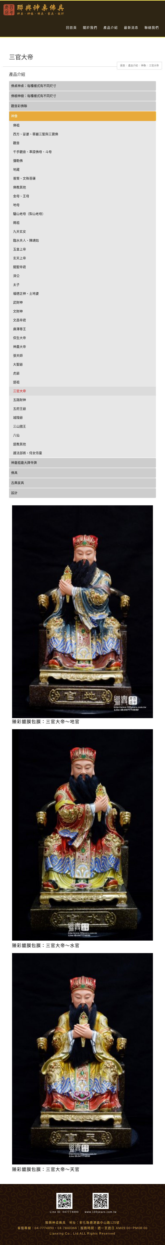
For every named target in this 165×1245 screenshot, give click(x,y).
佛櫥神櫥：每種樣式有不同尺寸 (33, 96)
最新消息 (131, 27)
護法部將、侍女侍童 (27, 453)
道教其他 (19, 444)
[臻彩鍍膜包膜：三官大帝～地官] (82, 611)
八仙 (16, 435)
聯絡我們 (151, 27)
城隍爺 (18, 417)
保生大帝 (19, 338)
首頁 (122, 65)
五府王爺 (19, 409)
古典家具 (17, 483)
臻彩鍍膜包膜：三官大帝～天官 (46, 1169)
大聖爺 (18, 364)
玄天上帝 (19, 258)
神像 (143, 65)
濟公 (16, 276)
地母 (16, 205)
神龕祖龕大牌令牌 (24, 462)
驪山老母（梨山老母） (29, 214)
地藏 (16, 169)
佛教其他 (19, 187)
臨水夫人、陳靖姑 (26, 240)
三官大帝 (154, 65)
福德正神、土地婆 (26, 293)
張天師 (18, 355)
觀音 (16, 143)
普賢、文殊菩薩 (24, 178)
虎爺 (16, 373)
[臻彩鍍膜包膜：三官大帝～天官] (82, 1058)
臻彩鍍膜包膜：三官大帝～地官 (46, 721)
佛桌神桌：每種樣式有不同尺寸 (33, 86)
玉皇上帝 (19, 249)
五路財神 (19, 400)
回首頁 (71, 27)
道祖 (16, 382)
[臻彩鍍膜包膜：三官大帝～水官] (82, 834)
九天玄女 (19, 231)
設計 (14, 493)
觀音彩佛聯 (19, 106)
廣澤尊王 (19, 329)
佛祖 (16, 125)
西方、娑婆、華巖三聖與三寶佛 (35, 134)
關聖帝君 (19, 267)
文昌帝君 (19, 320)
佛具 (14, 473)
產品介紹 (110, 27)
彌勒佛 (18, 160)
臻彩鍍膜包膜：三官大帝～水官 (46, 945)
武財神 (18, 302)
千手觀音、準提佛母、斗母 (32, 152)
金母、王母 (21, 196)
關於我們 (90, 27)
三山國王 (19, 426)
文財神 (18, 311)
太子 (16, 284)
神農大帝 (19, 346)
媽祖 (16, 222)
